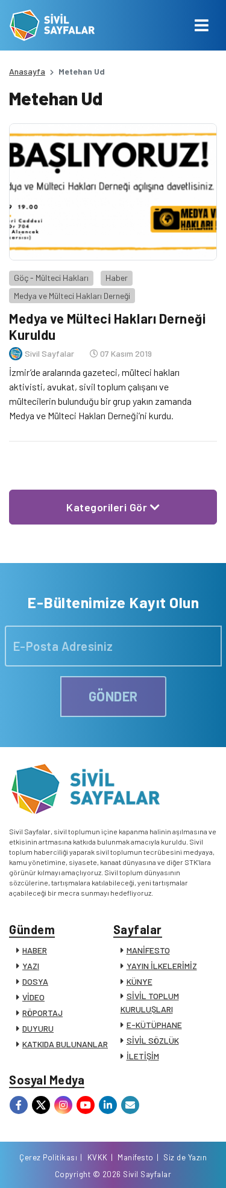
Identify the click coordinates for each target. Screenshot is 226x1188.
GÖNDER (113, 696)
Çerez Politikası (48, 1157)
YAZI (30, 966)
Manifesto (136, 1157)
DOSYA (35, 981)
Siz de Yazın (185, 1157)
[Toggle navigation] (201, 25)
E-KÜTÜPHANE (154, 1025)
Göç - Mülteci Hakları (51, 277)
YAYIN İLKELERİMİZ (162, 966)
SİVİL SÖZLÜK (153, 1040)
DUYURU (38, 1028)
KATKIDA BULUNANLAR (65, 1044)
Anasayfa (27, 71)
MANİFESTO (148, 950)
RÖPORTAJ (42, 1013)
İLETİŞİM (143, 1056)
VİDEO (33, 997)
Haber (116, 277)
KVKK (97, 1157)
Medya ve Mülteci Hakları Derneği (72, 296)
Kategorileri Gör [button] (108, 507)
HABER (34, 950)
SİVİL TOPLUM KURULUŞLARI (150, 1002)
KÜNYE (139, 981)
